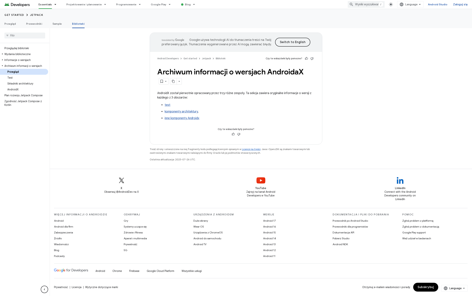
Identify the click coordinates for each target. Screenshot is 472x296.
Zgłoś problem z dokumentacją (420, 226)
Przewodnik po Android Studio (350, 220)
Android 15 (269, 232)
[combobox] (366, 4)
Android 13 (269, 244)
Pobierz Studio (341, 238)
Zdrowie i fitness (133, 232)
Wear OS (198, 226)
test (167, 105)
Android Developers (168, 58)
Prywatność (130, 244)
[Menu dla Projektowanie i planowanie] (107, 4)
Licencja (76, 287)
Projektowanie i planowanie (84, 4)
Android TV (199, 244)
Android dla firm (63, 226)
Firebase (134, 271)
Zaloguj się (460, 4)
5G (125, 250)
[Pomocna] (306, 58)
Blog (188, 4)
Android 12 (269, 250)
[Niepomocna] (312, 58)
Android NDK (340, 244)
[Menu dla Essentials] (57, 4)
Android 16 (269, 226)
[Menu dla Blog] (196, 4)
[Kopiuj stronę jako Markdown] (173, 81)
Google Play (158, 4)
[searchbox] (24, 35)
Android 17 (269, 220)
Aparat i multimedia (135, 238)
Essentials (45, 4)
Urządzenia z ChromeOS (208, 232)
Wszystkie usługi (192, 271)
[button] (24, 54)
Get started (14, 15)
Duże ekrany (200, 220)
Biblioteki (78, 23)
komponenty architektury (181, 111)
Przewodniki (34, 23)
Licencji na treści (251, 149)
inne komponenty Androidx (182, 118)
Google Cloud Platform (160, 271)
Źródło (58, 238)
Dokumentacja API (343, 232)
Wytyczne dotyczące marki (101, 287)
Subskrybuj (426, 287)
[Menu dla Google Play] (171, 4)
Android (59, 220)
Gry (126, 220)
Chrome (117, 271)
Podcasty (59, 256)
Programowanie (126, 4)
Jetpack (36, 15)
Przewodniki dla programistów (350, 226)
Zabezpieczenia (63, 232)
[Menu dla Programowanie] (141, 4)
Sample (57, 23)
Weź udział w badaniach (416, 238)
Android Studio (437, 4)
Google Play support (414, 232)
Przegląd (10, 23)
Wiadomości (61, 244)
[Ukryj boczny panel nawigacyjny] (44, 289)
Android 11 (269, 256)
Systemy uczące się (135, 226)
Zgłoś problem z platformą (417, 220)
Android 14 (269, 238)
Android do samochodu (207, 238)
